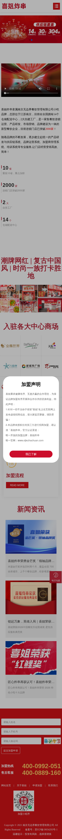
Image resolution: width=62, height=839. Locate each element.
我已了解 (31, 454)
